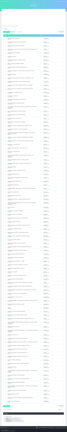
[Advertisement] (33, 18)
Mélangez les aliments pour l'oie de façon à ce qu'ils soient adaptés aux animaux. (23, 341)
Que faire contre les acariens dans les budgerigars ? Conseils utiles (20, 282)
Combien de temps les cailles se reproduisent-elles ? (17, 67)
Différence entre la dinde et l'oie (13, 174)
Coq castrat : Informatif (12, 366)
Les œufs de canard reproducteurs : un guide (16, 261)
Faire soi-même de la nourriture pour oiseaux (16, 304)
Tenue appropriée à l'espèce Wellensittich (15, 278)
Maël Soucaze (13, 430)
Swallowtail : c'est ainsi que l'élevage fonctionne (16, 170)
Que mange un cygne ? (12, 74)
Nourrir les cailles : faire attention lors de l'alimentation (18, 177)
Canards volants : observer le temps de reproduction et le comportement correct (23, 49)
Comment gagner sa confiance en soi (14, 181)
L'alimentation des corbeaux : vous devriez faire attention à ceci (19, 163)
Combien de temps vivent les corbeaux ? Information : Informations (20, 85)
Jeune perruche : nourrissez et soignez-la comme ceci (18, 264)
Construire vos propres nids (13, 334)
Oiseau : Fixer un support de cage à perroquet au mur (17, 352)
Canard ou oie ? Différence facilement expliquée (16, 311)
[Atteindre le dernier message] (48, 38)
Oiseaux (5, 29)
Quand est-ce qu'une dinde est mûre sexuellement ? (17, 390)
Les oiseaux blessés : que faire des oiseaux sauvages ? (18, 338)
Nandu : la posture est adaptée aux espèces (16, 63)
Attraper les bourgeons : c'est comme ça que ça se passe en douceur (20, 140)
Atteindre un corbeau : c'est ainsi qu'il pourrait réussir (17, 349)
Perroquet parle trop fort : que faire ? (14, 118)
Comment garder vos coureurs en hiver (15, 296)
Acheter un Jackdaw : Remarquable (14, 359)
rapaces (9, 307)
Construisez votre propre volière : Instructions (16, 268)
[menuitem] (7, 1)
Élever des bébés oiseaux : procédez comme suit (17, 111)
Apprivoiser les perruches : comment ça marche (16, 59)
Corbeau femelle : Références (13, 184)
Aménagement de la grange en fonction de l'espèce (17, 250)
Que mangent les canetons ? (13, 95)
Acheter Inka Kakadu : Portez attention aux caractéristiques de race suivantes (22, 289)
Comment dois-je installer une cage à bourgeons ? (17, 99)
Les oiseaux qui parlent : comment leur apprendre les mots (18, 345)
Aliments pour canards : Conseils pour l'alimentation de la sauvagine (20, 137)
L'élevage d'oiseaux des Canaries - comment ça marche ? (18, 159)
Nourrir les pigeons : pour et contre (14, 195)
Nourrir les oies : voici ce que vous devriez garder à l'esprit (18, 378)
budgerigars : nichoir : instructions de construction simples (18, 235)
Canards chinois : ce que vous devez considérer (16, 121)
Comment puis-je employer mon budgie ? (15, 210)
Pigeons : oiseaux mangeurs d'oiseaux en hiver (16, 253)
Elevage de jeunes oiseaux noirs (13, 326)
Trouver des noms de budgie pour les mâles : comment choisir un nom (21, 77)
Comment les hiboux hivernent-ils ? (14, 221)
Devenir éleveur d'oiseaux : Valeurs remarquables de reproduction (20, 246)
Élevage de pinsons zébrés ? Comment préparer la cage (18, 232)
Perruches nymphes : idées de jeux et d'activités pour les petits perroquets (21, 188)
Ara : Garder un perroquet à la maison (14, 228)
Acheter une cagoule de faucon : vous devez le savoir (17, 147)
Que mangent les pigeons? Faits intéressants (16, 375)
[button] (63, 31)
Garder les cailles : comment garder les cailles (16, 45)
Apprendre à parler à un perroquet (14, 38)
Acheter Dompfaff (11, 207)
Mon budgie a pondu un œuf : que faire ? (15, 214)
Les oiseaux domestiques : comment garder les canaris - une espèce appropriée (22, 300)
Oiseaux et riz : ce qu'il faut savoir (14, 144)
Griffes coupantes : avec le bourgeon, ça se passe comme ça (19, 225)
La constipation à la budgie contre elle (15, 92)
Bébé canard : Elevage (12, 166)
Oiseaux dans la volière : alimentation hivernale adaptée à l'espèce (20, 125)
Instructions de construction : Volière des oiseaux (17, 275)
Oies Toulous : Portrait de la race (14, 151)
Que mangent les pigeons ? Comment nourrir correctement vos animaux (21, 70)
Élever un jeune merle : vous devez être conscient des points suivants (20, 88)
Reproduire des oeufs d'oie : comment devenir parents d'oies (19, 199)
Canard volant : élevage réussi (13, 191)
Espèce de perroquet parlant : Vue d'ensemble (16, 382)
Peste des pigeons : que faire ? (13, 393)
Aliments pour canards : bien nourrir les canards (16, 243)
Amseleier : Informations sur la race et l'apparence (17, 293)
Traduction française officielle (5, 430)
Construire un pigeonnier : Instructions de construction (18, 356)
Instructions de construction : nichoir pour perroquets (17, 129)
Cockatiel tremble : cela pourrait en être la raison (17, 114)
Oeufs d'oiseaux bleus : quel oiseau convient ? (16, 103)
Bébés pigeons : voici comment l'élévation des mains (17, 314)
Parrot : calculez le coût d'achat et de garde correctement (18, 363)
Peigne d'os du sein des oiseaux (13, 401)
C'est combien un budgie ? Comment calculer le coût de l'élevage (20, 286)
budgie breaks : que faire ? (12, 271)
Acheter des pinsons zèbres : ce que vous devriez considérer (19, 81)
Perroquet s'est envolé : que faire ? (14, 239)
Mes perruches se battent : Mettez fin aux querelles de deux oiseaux (20, 397)
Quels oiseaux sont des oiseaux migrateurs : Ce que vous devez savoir (21, 318)
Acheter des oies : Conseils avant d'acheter (16, 257)
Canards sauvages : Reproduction (14, 52)
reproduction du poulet (12, 56)
